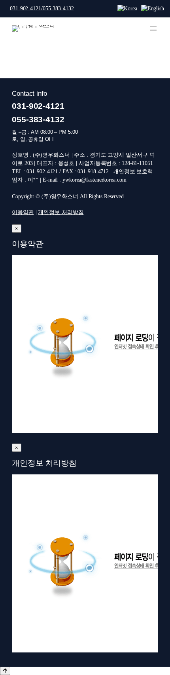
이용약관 (23, 212)
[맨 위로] (5, 671)
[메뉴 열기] (153, 28)
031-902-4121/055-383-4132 (42, 8)
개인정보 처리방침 (60, 212)
